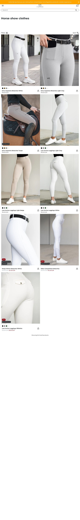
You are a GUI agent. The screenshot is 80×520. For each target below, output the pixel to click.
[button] (40, 2)
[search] (41, 10)
